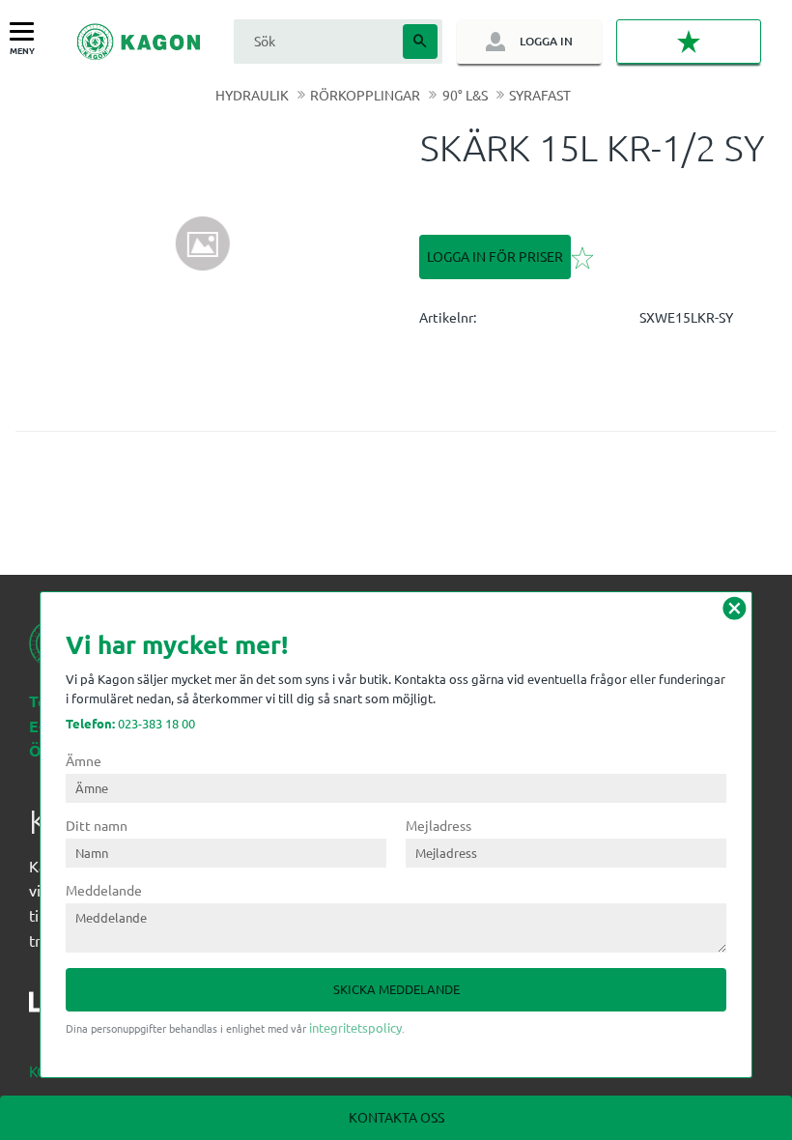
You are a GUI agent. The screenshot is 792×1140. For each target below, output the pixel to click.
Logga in (546, 41)
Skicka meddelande (396, 989)
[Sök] (420, 41)
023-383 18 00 (130, 723)
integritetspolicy (355, 1027)
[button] (26, 32)
